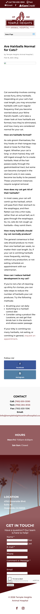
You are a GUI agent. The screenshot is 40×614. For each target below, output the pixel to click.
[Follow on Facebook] (17, 608)
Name (10, 537)
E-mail (11, 547)
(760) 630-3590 (22, 401)
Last (30, 543)
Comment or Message (18, 560)
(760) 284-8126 (22, 405)
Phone (10, 554)
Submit (10, 585)
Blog (16, 58)
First (30, 540)
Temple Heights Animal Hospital (19, 54)
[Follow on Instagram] (23, 608)
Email (10, 569)
